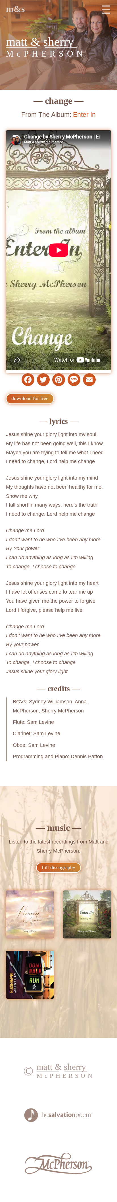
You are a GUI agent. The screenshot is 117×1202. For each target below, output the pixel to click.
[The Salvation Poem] (58, 1120)
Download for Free (29, 398)
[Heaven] (30, 916)
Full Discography (58, 867)
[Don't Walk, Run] (30, 976)
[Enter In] (87, 916)
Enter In (84, 114)
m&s (15, 9)
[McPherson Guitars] (58, 1172)
